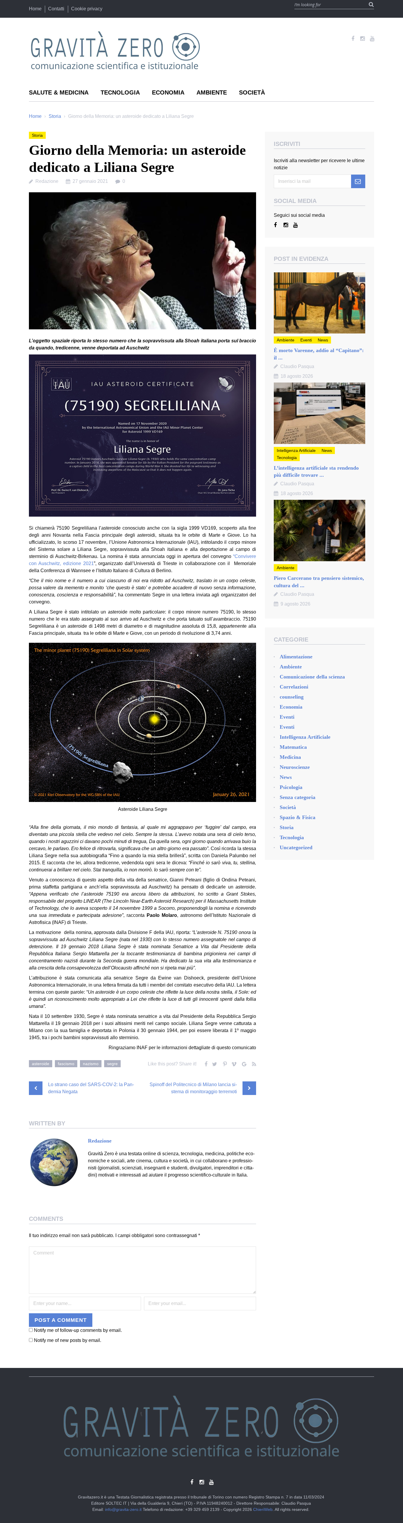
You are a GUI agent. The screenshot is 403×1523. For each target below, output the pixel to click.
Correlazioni (294, 687)
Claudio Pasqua (297, 366)
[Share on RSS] (253, 1062)
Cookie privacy (86, 8)
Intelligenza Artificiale (296, 450)
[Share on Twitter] (214, 1062)
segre (112, 1063)
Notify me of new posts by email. (67, 1340)
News (323, 340)
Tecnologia (120, 92)
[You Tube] (372, 38)
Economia (168, 92)
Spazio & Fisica (297, 817)
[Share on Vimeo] (234, 1062)
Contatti (56, 8)
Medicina (290, 757)
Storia (55, 116)
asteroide (40, 1063)
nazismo (91, 1063)
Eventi (306, 340)
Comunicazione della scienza (312, 677)
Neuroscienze (295, 767)
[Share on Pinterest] (224, 1062)
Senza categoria (297, 797)
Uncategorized (296, 847)
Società (252, 92)
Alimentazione (296, 657)
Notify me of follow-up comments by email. (78, 1330)
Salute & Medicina (59, 92)
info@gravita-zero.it (123, 1509)
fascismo (66, 1063)
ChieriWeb (263, 1509)
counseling (292, 697)
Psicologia (291, 787)
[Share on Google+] (243, 1062)
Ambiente (211, 92)
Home (35, 8)
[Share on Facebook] (204, 1062)
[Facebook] (353, 38)
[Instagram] (362, 38)
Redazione (46, 181)
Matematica (293, 747)
